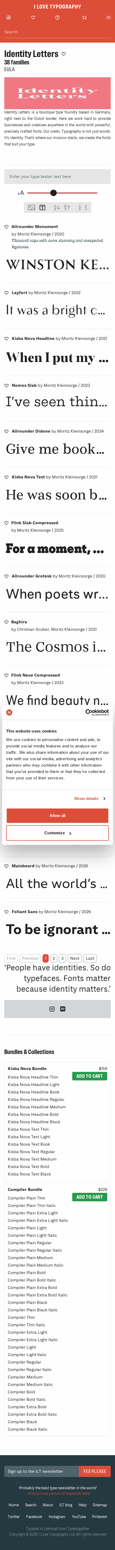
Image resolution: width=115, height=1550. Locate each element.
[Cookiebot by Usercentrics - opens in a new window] (85, 712)
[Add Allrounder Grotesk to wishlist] (6, 576)
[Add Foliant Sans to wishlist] (6, 912)
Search (30, 1505)
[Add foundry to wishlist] (64, 54)
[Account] (8, 17)
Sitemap (100, 1505)
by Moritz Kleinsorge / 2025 (37, 526)
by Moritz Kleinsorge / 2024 (58, 431)
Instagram (57, 1517)
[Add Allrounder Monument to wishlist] (6, 226)
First (11, 958)
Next (74, 958)
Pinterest (99, 1517)
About (48, 1505)
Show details (86, 798)
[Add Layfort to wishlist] (6, 293)
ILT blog (65, 1505)
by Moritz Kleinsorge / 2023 (51, 385)
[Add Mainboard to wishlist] (6, 866)
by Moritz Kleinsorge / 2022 (46, 292)
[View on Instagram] (52, 1009)
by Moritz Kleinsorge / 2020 (37, 230)
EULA (9, 69)
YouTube (79, 1517)
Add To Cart (89, 1076)
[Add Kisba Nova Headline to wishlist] (6, 338)
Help (82, 1505)
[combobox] (57, 32)
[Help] (57, 17)
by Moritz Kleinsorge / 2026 (50, 866)
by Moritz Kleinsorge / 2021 (59, 338)
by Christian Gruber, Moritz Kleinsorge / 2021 (54, 625)
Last (90, 958)
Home (14, 1505)
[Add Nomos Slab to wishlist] (6, 385)
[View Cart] (84, 18)
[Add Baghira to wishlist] (6, 622)
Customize (54, 833)
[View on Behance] (63, 1009)
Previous (30, 958)
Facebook (34, 1517)
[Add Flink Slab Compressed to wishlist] (6, 523)
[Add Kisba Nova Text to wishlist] (6, 477)
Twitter (14, 1517)
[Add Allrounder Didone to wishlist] (6, 431)
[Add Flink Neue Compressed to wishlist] (6, 675)
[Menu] (108, 17)
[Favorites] (33, 17)
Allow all (57, 815)
